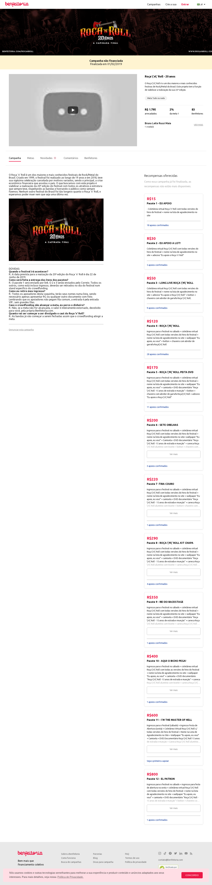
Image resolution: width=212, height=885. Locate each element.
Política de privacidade (136, 862)
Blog (95, 858)
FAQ (127, 854)
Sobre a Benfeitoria (70, 854)
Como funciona (68, 858)
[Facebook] (170, 853)
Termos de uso (132, 858)
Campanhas (153, 4)
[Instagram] (159, 853)
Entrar (185, 4)
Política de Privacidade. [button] (70, 877)
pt (203, 4)
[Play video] (73, 110)
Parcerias (97, 854)
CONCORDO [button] (192, 875)
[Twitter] (175, 853)
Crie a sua (170, 4)
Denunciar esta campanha (21, 329)
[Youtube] (186, 853)
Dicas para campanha (103, 862)
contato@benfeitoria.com (170, 860)
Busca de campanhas (71, 862)
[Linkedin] (180, 853)
